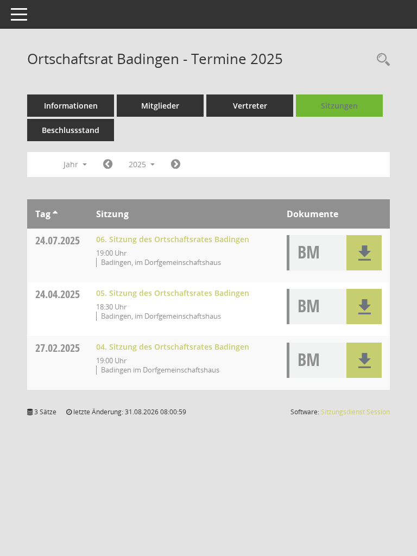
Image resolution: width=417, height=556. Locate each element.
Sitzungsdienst (355, 411)
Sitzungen (339, 105)
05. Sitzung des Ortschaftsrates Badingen (172, 293)
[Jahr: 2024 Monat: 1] (108, 164)
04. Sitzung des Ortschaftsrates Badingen (172, 347)
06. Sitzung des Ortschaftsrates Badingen (172, 239)
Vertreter (250, 105)
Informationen (71, 105)
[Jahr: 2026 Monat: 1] (175, 164)
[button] (364, 252)
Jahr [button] (72, 164)
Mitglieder (160, 105)
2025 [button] (138, 164)
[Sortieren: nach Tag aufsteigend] (55, 214)
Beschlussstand (70, 130)
